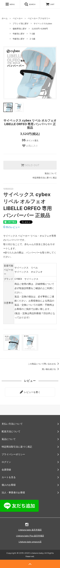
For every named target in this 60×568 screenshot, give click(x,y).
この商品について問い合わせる (42, 364)
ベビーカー (18, 18)
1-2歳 (32, 33)
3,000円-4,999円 (40, 28)
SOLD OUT (31, 165)
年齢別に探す (19, 33)
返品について (51, 173)
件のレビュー (11, 227)
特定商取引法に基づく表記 (45, 177)
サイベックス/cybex (43, 23)
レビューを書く (31, 392)
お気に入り (32, 145)
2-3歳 (32, 39)
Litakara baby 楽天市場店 (30, 530)
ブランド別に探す (21, 23)
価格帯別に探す (20, 28)
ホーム (5, 18)
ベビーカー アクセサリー (39, 18)
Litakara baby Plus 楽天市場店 (30, 535)
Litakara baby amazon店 (30, 541)
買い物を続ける (49, 369)
